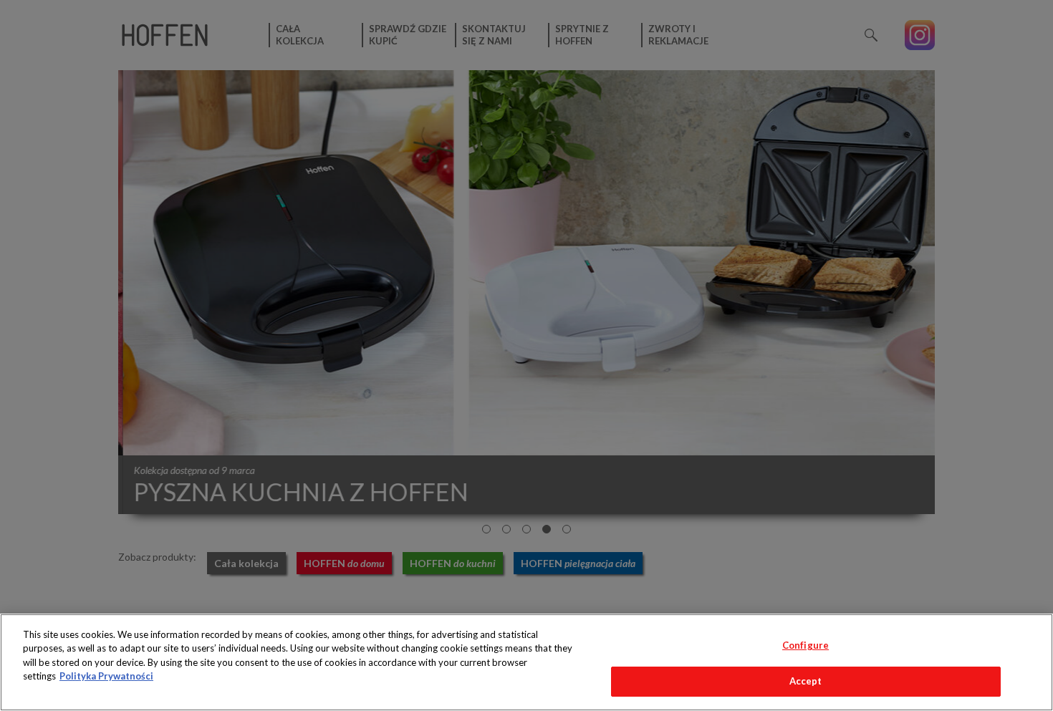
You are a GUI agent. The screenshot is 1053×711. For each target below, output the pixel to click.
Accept (805, 681)
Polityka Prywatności (106, 676)
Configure (805, 645)
